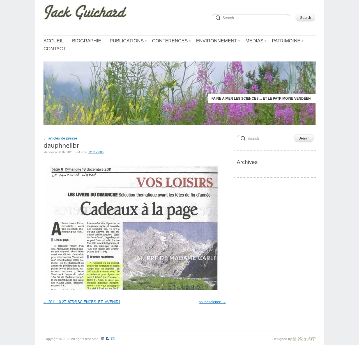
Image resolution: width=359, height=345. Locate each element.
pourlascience (210, 302)
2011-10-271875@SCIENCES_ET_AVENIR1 (84, 302)
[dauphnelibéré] (133, 292)
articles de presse (60, 138)
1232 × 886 (95, 152)
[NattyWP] (304, 339)
